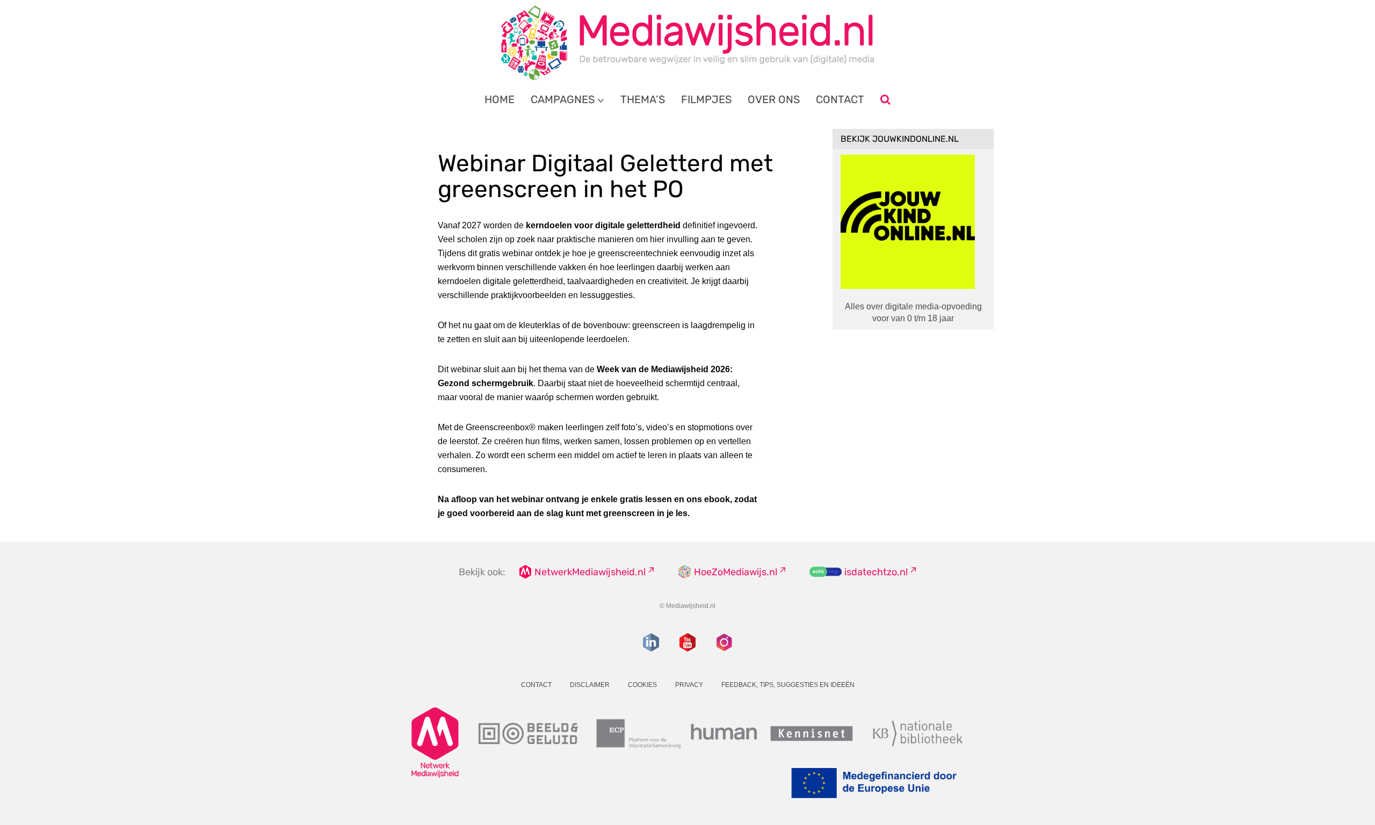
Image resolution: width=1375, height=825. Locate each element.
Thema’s (642, 99)
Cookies (642, 685)
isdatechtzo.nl (876, 572)
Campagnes (563, 99)
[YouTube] (687, 642)
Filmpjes (706, 99)
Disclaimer (590, 685)
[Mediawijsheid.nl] (687, 43)
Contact (840, 99)
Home (499, 99)
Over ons (774, 99)
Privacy (689, 685)
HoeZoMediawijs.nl (735, 572)
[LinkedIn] (651, 642)
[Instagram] (724, 642)
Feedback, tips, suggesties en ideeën (788, 685)
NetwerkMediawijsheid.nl (590, 572)
